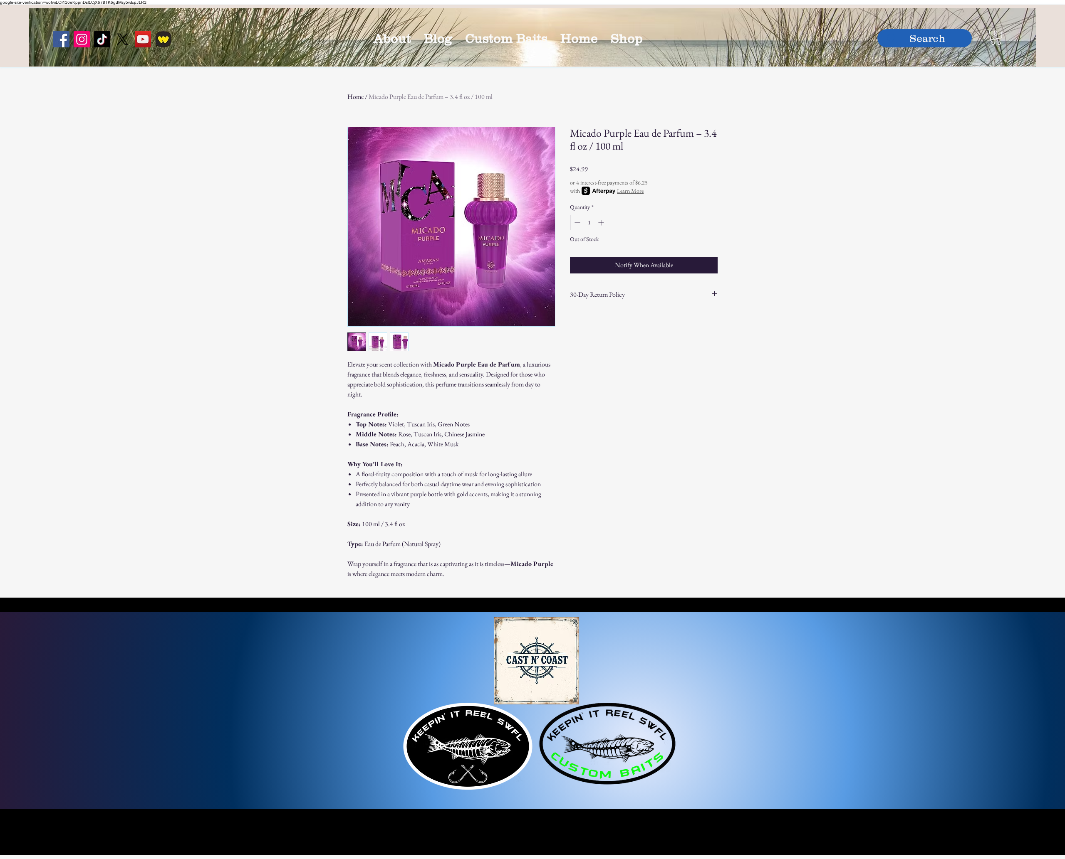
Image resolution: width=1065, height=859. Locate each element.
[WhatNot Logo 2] (163, 39)
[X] (122, 39)
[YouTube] (143, 39)
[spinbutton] (589, 222)
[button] (996, 37)
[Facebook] (61, 39)
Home (355, 96)
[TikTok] (102, 39)
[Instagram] (82, 39)
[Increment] (602, 222)
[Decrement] (576, 222)
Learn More (630, 190)
